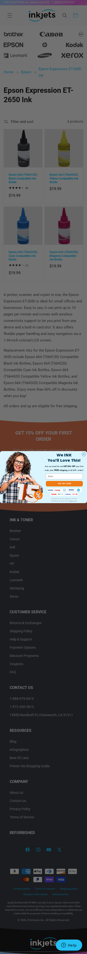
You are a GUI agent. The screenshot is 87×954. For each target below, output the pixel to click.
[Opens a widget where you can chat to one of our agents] (69, 946)
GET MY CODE (64, 483)
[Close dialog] (84, 454)
